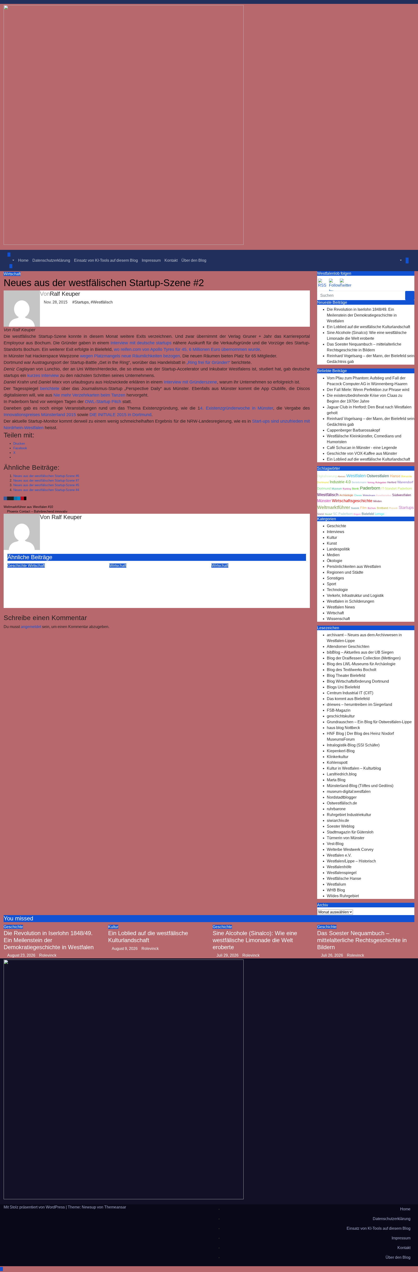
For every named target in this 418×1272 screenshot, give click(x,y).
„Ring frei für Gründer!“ (208, 362)
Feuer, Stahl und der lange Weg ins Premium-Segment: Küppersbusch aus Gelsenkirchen (52, 579)
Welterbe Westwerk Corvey (350, 849)
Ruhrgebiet (380, 482)
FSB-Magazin (339, 710)
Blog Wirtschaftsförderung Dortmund (358, 681)
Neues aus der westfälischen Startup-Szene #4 (46, 490)
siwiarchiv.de (338, 820)
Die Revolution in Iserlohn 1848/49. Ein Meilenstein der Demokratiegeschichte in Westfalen (362, 315)
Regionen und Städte (345, 572)
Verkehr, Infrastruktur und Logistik (355, 595)
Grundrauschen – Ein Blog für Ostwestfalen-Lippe (369, 722)
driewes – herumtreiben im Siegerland (359, 704)
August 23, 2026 (21, 955)
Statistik (355, 508)
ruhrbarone (336, 809)
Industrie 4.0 (340, 482)
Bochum (372, 508)
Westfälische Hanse (344, 878)
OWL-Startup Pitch (103, 401)
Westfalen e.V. (339, 855)
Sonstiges (335, 578)
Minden (377, 501)
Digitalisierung (327, 476)
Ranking (347, 489)
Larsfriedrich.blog (342, 774)
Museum (337, 488)
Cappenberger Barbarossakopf (353, 430)
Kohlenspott (337, 762)
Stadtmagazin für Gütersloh (350, 832)
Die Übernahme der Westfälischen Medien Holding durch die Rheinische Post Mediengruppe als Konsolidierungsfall (156, 582)
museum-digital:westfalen (349, 791)
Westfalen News (341, 607)
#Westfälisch (102, 302)
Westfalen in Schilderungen (350, 601)
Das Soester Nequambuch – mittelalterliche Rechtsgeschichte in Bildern (362, 940)
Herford (391, 482)
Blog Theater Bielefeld (346, 675)
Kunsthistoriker (383, 495)
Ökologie (334, 561)
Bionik (355, 488)
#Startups (80, 302)
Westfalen (356, 475)
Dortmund (324, 488)
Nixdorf (328, 514)
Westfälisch (327, 494)
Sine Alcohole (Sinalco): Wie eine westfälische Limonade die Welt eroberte (255, 940)
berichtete (49, 388)
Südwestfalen (401, 495)
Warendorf (405, 482)
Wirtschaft (12, 274)
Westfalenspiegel (342, 873)
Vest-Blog (335, 844)
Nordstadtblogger (342, 797)
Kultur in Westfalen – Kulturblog (354, 768)
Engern (357, 514)
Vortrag (370, 482)
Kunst (332, 543)
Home (23, 260)
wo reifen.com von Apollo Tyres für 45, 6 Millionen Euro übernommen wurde (187, 349)
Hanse (395, 476)
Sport (331, 584)
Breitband (382, 507)
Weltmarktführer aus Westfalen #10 (29, 507)
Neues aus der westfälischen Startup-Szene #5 (46, 485)
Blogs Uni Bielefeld (343, 687)
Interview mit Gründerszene (190, 382)
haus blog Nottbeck (343, 728)
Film (363, 508)
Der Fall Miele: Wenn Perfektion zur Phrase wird (368, 390)
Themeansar (115, 1207)
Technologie (337, 590)
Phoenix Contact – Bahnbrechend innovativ (36, 511)
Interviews (335, 532)
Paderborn (370, 488)
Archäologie (346, 495)
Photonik (393, 508)
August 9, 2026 (125, 949)
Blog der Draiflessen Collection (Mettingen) (364, 658)
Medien (333, 555)
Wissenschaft (338, 619)
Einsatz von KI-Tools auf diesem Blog (106, 260)
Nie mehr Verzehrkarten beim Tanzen (89, 395)
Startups (406, 507)
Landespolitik (338, 549)
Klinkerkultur (337, 757)
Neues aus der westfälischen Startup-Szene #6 (46, 476)
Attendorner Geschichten (348, 646)
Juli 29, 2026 (227, 955)
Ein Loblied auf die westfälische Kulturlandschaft (368, 327)
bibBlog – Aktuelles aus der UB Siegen (360, 652)
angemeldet (31, 627)
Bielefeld (368, 514)
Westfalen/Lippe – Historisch (351, 861)
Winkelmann (369, 495)
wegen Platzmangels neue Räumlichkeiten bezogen (130, 356)
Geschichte (17, 566)
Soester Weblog (340, 826)
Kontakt (171, 260)
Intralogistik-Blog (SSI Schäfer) (353, 745)
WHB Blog (336, 890)
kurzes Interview (43, 375)
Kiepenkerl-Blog (341, 751)
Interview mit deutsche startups (141, 342)
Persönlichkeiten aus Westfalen (354, 566)
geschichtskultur (341, 716)
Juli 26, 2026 (332, 955)
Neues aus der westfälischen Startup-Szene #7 (46, 480)
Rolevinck (46, 594)
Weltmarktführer (333, 507)
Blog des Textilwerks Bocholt (351, 670)
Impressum (151, 260)
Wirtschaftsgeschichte (352, 501)
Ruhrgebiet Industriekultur (349, 815)
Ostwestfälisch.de (342, 803)
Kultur (332, 537)
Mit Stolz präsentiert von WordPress (35, 1207)
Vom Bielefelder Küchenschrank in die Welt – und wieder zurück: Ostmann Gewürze (255, 579)
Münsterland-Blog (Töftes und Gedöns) (360, 786)
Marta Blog (336, 780)
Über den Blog (193, 260)
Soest (320, 514)
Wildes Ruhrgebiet (343, 896)
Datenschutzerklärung (51, 260)
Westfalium (336, 884)
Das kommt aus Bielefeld (348, 699)
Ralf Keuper (65, 293)
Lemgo (379, 514)
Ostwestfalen (378, 476)
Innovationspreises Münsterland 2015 (40, 414)
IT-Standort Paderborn (396, 488)
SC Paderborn (343, 514)
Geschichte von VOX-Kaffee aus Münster (362, 453)
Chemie (358, 495)
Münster (324, 501)
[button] (10, 260)
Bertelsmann (359, 482)
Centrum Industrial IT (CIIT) (350, 693)
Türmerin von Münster (345, 838)
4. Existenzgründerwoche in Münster (236, 408)
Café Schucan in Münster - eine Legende (362, 448)
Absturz (341, 476)
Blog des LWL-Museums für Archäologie (361, 664)
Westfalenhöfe (339, 867)
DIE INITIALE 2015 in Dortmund (120, 414)
